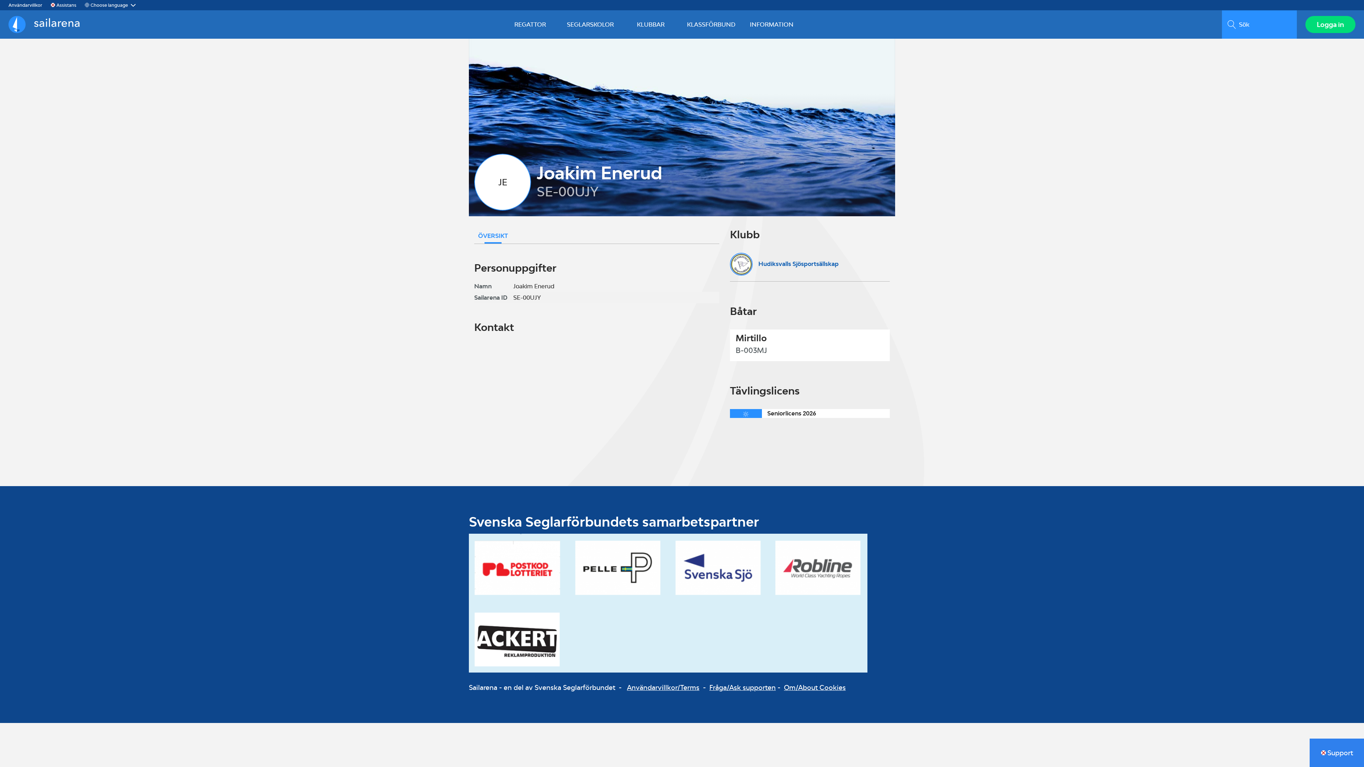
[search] (1259, 24)
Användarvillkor (25, 5)
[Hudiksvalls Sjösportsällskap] (741, 264)
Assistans (66, 5)
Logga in (1330, 24)
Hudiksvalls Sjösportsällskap (798, 263)
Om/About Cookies (815, 687)
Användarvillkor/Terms (663, 687)
